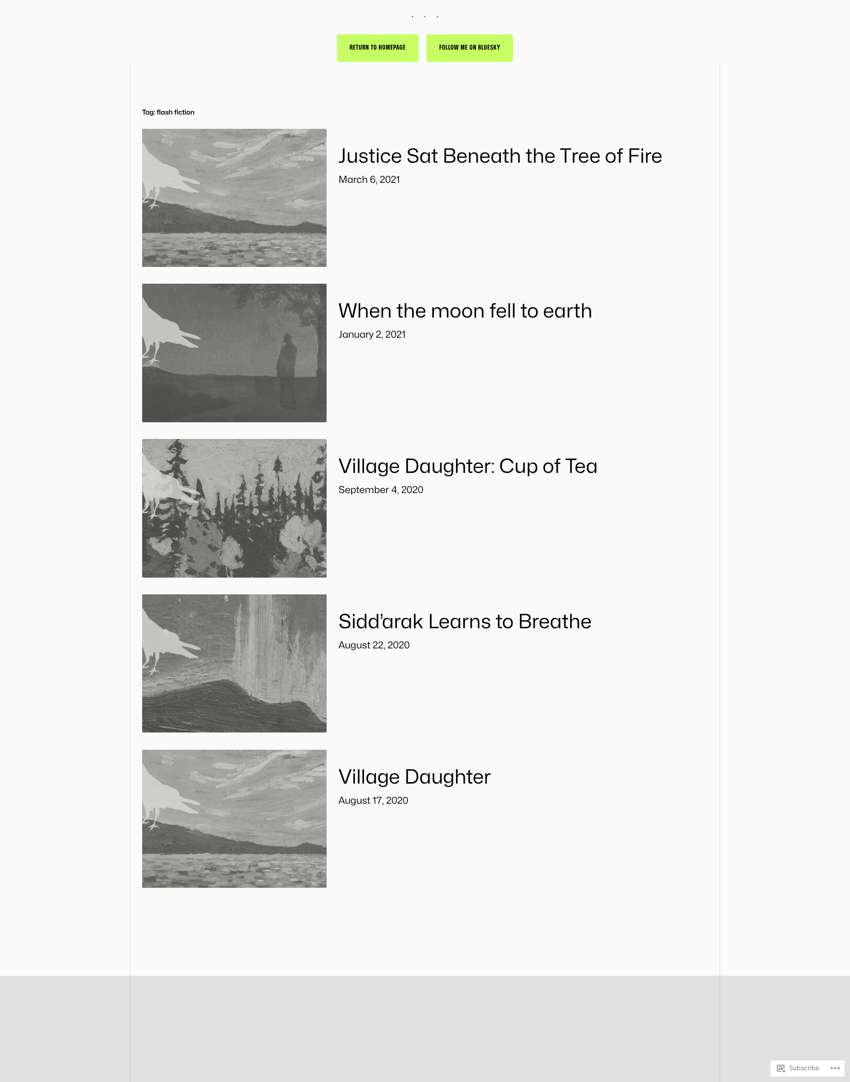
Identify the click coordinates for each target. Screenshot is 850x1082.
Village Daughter (414, 777)
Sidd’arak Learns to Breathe (464, 622)
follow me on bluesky (469, 48)
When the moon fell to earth (465, 311)
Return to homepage (378, 48)
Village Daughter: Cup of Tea (468, 466)
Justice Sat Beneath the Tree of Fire (500, 156)
